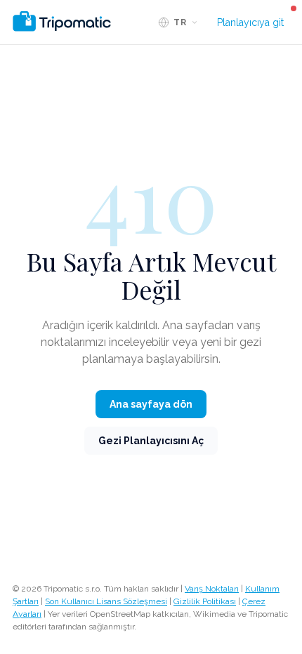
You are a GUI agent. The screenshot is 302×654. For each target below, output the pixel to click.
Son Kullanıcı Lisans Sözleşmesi (106, 601)
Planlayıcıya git (250, 22)
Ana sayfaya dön (151, 404)
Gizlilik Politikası (204, 601)
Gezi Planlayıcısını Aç (151, 440)
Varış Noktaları (212, 589)
